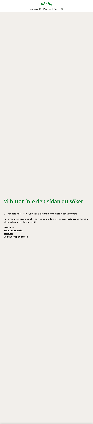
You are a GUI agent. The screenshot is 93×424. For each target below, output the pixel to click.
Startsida (9, 227)
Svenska (34, 9)
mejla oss (71, 219)
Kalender (8, 233)
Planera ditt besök (13, 230)
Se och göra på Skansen (16, 236)
